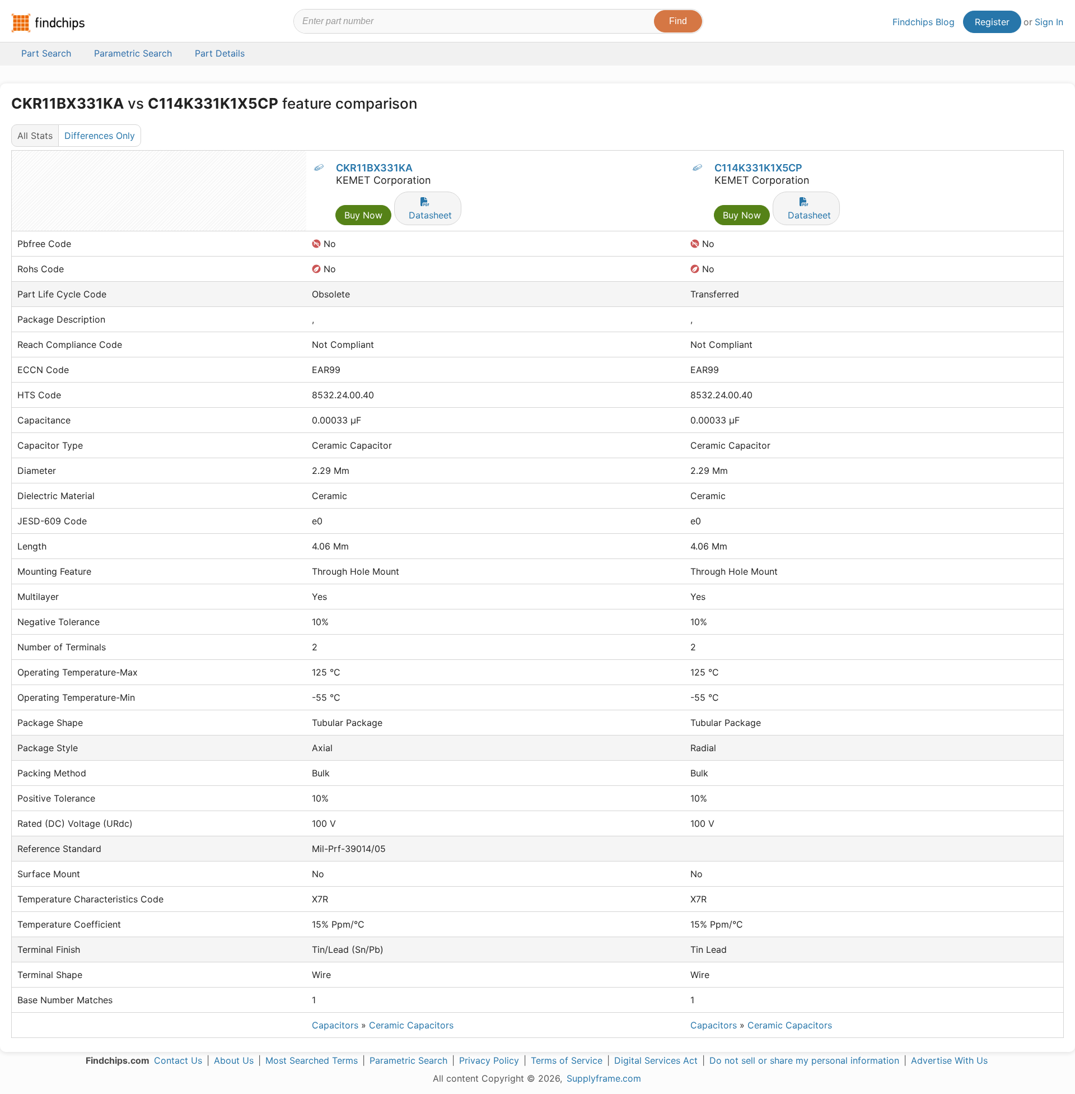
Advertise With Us (949, 1060)
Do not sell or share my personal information (804, 1060)
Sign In (1049, 21)
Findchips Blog (923, 21)
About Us (234, 1060)
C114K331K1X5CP (758, 168)
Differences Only (99, 135)
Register (992, 21)
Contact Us (178, 1060)
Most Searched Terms (311, 1060)
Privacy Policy (489, 1060)
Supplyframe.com (604, 1078)
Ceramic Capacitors (411, 1025)
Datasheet (430, 215)
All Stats (35, 135)
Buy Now (363, 215)
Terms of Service (566, 1060)
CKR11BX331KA (374, 168)
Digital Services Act (656, 1060)
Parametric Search (408, 1060)
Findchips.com (48, 22)
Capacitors (335, 1025)
